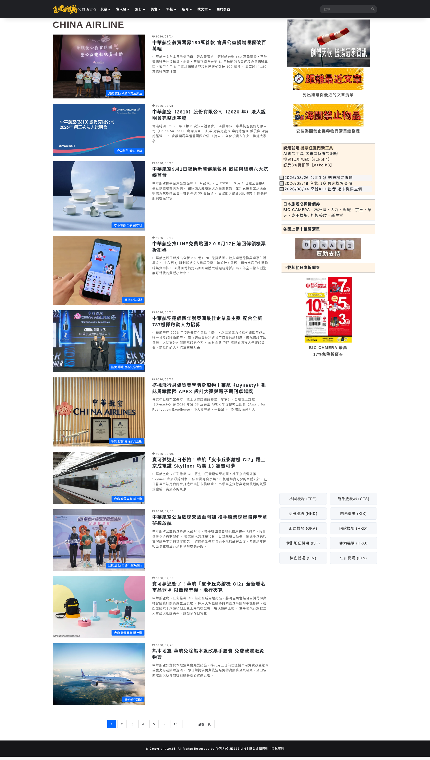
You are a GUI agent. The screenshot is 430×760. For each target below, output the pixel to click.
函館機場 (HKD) (353, 528)
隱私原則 (277, 748)
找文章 (203, 9)
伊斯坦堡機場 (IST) (303, 543)
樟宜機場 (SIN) (303, 558)
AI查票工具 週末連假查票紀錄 (310, 153)
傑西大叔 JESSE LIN (231, 748)
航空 (104, 9)
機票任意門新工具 (317, 148)
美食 (154, 9)
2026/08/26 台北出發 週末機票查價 (318, 177)
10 (176, 724)
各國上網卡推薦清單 (301, 229)
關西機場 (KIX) (353, 513)
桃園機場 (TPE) (303, 499)
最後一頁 (204, 724)
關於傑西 (223, 9)
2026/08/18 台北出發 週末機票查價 (318, 183)
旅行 (138, 9)
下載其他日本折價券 (301, 267)
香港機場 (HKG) (353, 543)
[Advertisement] (328, 395)
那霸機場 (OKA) (303, 528)
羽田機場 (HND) (303, 513)
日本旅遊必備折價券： (303, 204)
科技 (169, 9)
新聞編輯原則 (259, 748)
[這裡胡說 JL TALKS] (75, 9)
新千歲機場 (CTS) (353, 499)
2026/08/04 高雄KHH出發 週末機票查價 (323, 189)
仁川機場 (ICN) (353, 558)
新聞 (185, 9)
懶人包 (121, 9)
